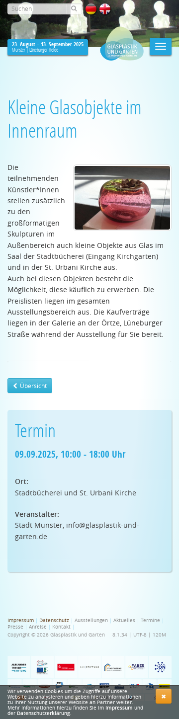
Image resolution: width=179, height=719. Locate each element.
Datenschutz (54, 620)
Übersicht (32, 386)
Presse (15, 627)
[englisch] (104, 8)
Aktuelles (124, 620)
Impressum (119, 708)
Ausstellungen (91, 620)
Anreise (38, 627)
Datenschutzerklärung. (44, 713)
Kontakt (61, 627)
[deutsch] (91, 8)
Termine (150, 620)
